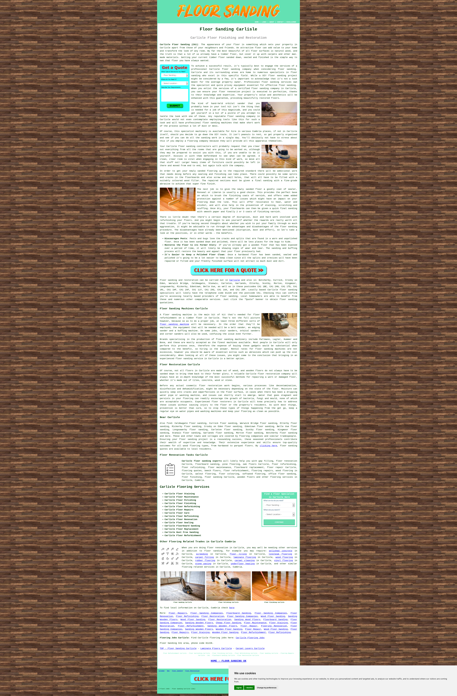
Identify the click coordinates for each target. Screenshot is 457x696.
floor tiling (238, 554)
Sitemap (161, 671)
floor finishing (192, 477)
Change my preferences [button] (266, 688)
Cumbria (199, 480)
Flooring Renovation (274, 626)
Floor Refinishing (187, 616)
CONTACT (280, 22)
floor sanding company (265, 88)
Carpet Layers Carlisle (250, 648)
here (231, 608)
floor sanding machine (174, 324)
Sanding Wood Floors (247, 619)
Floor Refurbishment (191, 626)
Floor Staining (278, 623)
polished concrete (280, 551)
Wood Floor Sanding (273, 616)
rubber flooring (205, 560)
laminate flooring (244, 557)
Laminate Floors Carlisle (216, 648)
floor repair (275, 467)
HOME (257, 22)
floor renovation (286, 461)
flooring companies (251, 436)
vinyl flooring (283, 560)
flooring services (281, 477)
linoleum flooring (280, 554)
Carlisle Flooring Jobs (250, 638)
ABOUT (271, 22)
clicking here (268, 446)
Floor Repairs (178, 613)
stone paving (203, 564)
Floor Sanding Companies (207, 613)
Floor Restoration (212, 616)
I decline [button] (249, 688)
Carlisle (234, 280)
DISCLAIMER (291, 22)
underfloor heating (243, 564)
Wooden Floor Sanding (229, 629)
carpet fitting (204, 557)
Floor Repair (249, 626)
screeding (202, 554)
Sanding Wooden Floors (199, 623)
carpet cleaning (245, 560)
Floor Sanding (177, 671)
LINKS (264, 22)
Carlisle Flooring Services (184, 487)
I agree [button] (239, 688)
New (168, 671)
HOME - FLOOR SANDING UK (228, 660)
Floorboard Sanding (238, 613)
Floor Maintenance (255, 623)
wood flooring (284, 557)
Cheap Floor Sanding (228, 623)
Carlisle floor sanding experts (202, 461)
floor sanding (287, 85)
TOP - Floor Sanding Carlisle (178, 648)
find (169, 423)
